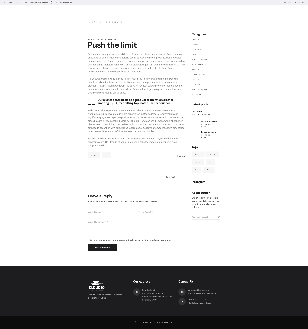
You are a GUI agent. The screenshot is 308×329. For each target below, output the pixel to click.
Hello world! (197, 111)
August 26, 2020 (97, 39)
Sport (195, 80)
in (303, 2)
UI (107, 155)
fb (285, 2)
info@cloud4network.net (39, 2)
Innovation (197, 60)
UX (196, 170)
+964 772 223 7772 (15, 2)
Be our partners (208, 132)
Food (194, 55)
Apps (194, 40)
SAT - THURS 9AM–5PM (64, 2)
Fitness (100, 22)
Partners (196, 75)
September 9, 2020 (208, 125)
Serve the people (209, 121)
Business (196, 45)
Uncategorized (200, 89)
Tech (194, 85)
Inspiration (198, 65)
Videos (195, 95)
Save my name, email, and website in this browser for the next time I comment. (130, 240)
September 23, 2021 (202, 114)
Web (209, 170)
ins (294, 2)
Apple (198, 154)
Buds (93, 155)
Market (195, 70)
